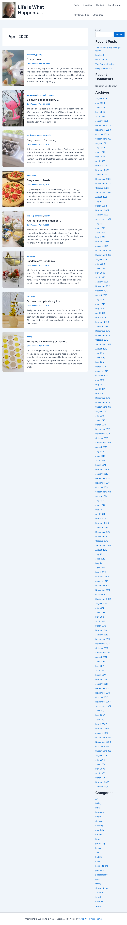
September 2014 (103, 491)
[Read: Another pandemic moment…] (13, 229)
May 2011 (99, 666)
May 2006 (100, 769)
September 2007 (103, 706)
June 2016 (100, 420)
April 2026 (100, 116)
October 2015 (101, 438)
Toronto (99, 892)
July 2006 (100, 760)
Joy (97, 852)
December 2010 (102, 688)
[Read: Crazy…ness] (13, 68)
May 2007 (100, 715)
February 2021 (102, 241)
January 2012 (101, 634)
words (98, 906)
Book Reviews (114, 5)
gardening (31, 135)
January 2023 (101, 174)
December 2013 (102, 532)
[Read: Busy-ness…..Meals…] (13, 189)
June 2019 (100, 304)
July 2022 (100, 201)
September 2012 (103, 599)
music (98, 861)
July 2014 (99, 500)
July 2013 (99, 554)
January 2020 (101, 281)
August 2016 (101, 411)
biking (98, 803)
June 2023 (100, 152)
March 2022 (101, 206)
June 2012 (100, 612)
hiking (98, 848)
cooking (30, 216)
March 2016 (100, 424)
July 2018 (99, 353)
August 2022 (101, 197)
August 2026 (101, 98)
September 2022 (103, 192)
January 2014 (101, 527)
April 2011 (100, 670)
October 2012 (101, 594)
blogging (99, 812)
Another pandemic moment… (44, 220)
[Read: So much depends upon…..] (13, 108)
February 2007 (102, 728)
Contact (100, 5)
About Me (87, 5)
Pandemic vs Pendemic (41, 261)
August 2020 (101, 259)
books (98, 816)
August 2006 (101, 755)
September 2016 (103, 407)
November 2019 (102, 286)
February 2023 (102, 170)
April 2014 (100, 514)
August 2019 (101, 295)
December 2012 (102, 585)
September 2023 (103, 139)
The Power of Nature (105, 64)
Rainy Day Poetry (103, 68)
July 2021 (99, 223)
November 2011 (102, 643)
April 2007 (100, 719)
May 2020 (100, 273)
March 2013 (100, 572)
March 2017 (100, 393)
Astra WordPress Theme (90, 919)
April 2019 (100, 313)
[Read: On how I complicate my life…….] (13, 309)
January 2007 (101, 733)
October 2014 (101, 487)
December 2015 (102, 429)
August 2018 (101, 349)
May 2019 (100, 308)
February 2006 (102, 782)
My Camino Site (81, 15)
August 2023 (101, 143)
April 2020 (100, 277)
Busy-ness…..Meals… (39, 180)
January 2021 (101, 246)
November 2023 (103, 130)
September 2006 (103, 751)
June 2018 (100, 357)
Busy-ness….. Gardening (41, 140)
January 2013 (101, 581)
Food (29, 175)
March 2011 (100, 675)
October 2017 (101, 375)
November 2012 (102, 590)
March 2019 (100, 317)
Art (96, 799)
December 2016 (102, 398)
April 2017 (100, 389)
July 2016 (99, 416)
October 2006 (102, 746)
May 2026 (100, 112)
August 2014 (101, 496)
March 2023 (101, 165)
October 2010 (101, 697)
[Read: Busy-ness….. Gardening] (13, 148)
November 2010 (102, 693)
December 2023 (103, 125)
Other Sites (98, 15)
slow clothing (101, 888)
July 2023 (100, 147)
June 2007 (100, 710)
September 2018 (103, 344)
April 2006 (100, 773)
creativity (99, 830)
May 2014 (100, 509)
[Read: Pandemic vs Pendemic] (13, 269)
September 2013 (103, 545)
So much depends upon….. (43, 99)
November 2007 (103, 701)
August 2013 (101, 550)
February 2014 (102, 523)
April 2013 (100, 567)
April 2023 (100, 161)
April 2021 (100, 232)
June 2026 (100, 107)
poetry (39, 54)
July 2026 (100, 103)
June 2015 (100, 456)
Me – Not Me (101, 59)
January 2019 (101, 326)
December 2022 (103, 179)
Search (98, 30)
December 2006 (103, 737)
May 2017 (99, 384)
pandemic (31, 54)
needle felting (101, 866)
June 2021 (100, 228)
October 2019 (101, 290)
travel (98, 897)
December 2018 (102, 331)
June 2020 (100, 268)
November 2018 (102, 335)
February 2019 (102, 322)
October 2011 (101, 648)
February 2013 (102, 576)
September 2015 (103, 442)
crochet (99, 834)
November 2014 (102, 483)
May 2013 (100, 563)
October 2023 (102, 134)
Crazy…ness (34, 59)
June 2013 (100, 559)
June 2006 (100, 764)
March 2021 (100, 237)
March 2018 (100, 366)
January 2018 (101, 371)
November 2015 (102, 433)
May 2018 (100, 362)
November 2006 (103, 742)
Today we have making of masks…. (47, 341)
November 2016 (102, 402)
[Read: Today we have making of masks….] (13, 351)
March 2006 (101, 777)
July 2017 (99, 380)
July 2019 (99, 299)
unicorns (99, 901)
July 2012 (99, 608)
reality (49, 135)
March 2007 (101, 724)
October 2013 (101, 541)
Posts (76, 5)
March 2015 (100, 465)
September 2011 (103, 652)
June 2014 (100, 505)
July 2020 (100, 264)
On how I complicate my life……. (46, 301)
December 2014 (102, 478)
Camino (99, 821)
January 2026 (101, 121)
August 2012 (101, 603)
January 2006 (101, 786)
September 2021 (103, 219)
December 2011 (102, 639)
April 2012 (100, 621)
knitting (98, 857)
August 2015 (101, 447)
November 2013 (102, 536)
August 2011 (101, 657)
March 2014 (100, 518)
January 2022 (101, 214)
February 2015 (102, 469)
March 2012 (100, 626)
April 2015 (100, 460)
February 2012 (102, 630)
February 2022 (102, 210)
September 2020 (103, 255)
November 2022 (103, 183)
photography (42, 95)
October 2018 (101, 340)
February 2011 (101, 679)
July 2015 (99, 451)
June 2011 (100, 661)
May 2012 (100, 617)
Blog (97, 807)
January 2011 (101, 684)
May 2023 (100, 156)
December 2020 (103, 250)
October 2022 (102, 188)
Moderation (100, 55)
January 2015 (101, 474)
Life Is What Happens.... (31, 9)
